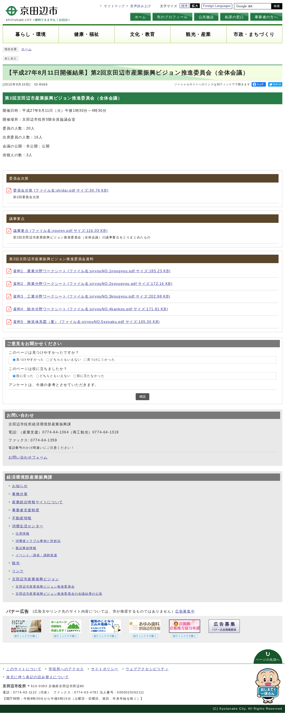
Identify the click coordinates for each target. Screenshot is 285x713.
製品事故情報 (26, 548)
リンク (18, 571)
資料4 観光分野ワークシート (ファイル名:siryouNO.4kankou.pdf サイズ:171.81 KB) (90, 309)
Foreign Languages (217, 6)
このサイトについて (23, 669)
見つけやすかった (30, 359)
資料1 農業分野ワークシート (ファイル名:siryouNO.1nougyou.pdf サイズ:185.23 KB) (92, 271)
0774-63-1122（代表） (32, 692)
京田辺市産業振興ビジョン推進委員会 (45, 586)
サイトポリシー (104, 669)
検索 (277, 6)
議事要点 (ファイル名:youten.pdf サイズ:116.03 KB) (60, 231)
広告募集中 (185, 611)
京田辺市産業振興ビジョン (35, 579)
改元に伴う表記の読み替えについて (37, 677)
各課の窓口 (234, 17)
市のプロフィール (172, 17)
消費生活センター (27, 526)
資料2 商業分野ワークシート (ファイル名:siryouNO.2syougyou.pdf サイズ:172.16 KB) (92, 284)
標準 (184, 6)
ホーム (140, 17)
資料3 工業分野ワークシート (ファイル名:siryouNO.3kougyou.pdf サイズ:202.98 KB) (91, 296)
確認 (142, 396)
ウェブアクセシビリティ (147, 669)
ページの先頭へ (268, 659)
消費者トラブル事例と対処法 (38, 541)
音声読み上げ (140, 6)
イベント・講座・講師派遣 (36, 555)
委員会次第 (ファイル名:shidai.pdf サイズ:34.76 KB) (60, 190)
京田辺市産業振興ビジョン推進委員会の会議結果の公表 (59, 593)
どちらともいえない (65, 359)
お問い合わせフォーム (28, 457)
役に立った (25, 376)
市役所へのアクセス (66, 669)
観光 (16, 563)
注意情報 (22, 533)
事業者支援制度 (25, 510)
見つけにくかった (101, 359)
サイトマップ (114, 6)
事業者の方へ (266, 17)
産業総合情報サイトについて (37, 502)
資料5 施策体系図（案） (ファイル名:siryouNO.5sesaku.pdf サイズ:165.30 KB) (86, 322)
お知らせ (20, 486)
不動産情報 (22, 518)
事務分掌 (20, 494)
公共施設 (206, 17)
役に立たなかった (91, 376)
